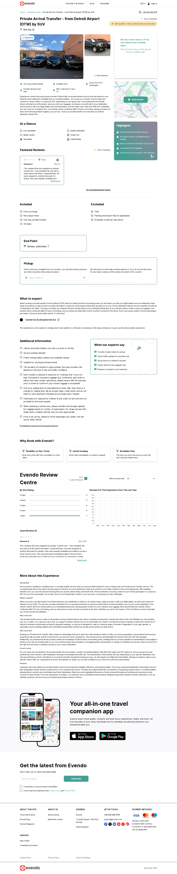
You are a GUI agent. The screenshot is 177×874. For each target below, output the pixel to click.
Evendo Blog (25, 819)
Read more (55, 181)
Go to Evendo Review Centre (98, 190)
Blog (92, 3)
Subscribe (76, 779)
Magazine (104, 3)
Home (22, 12)
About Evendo (53, 815)
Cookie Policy (54, 791)
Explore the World (75, 3)
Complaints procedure (29, 845)
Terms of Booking (83, 858)
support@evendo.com (113, 819)
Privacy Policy (69, 791)
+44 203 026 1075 (112, 815)
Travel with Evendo (27, 815)
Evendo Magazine (27, 824)
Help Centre (25, 841)
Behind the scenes (55, 819)
